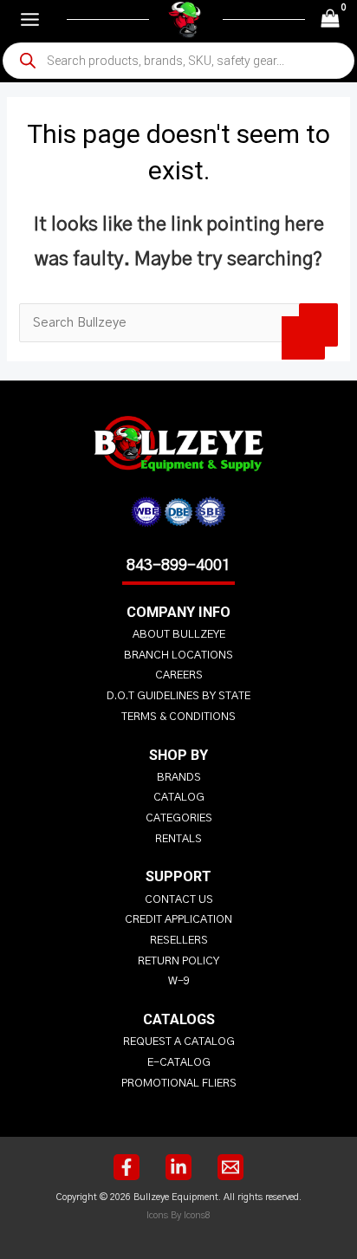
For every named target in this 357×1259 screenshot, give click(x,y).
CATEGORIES (179, 818)
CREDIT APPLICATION (178, 919)
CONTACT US (179, 899)
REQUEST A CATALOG (179, 1042)
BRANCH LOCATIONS (178, 655)
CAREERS (179, 675)
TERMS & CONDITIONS (178, 717)
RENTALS (178, 839)
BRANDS (179, 777)
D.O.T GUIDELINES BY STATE (178, 696)
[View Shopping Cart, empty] (330, 19)
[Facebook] (127, 1167)
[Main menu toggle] (29, 19)
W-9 (179, 981)
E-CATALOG (179, 1062)
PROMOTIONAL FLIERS (179, 1083)
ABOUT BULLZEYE (179, 634)
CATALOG (178, 797)
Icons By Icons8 (178, 1215)
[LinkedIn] (178, 1167)
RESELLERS (179, 940)
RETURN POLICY (178, 961)
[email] (230, 1167)
